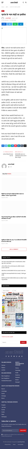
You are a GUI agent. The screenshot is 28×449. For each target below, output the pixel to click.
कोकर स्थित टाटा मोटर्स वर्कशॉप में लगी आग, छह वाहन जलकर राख (13, 270)
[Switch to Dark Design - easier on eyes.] (23, 2)
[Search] (26, 2)
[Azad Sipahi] (14, 2)
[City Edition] (13, 309)
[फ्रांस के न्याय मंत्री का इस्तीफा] (14, 35)
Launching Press (21, 441)
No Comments (6, 20)
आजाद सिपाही (8, 18)
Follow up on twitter (8, 332)
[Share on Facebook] (4, 24)
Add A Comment (14, 249)
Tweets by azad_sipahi (7, 336)
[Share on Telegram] (20, 24)
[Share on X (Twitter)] (9, 24)
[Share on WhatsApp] (15, 24)
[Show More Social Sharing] (25, 24)
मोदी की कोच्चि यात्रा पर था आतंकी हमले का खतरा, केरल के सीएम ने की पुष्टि (20, 156)
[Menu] (2, 2)
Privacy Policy (4, 436)
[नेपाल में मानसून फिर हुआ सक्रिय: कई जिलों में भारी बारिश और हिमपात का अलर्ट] (14, 208)
